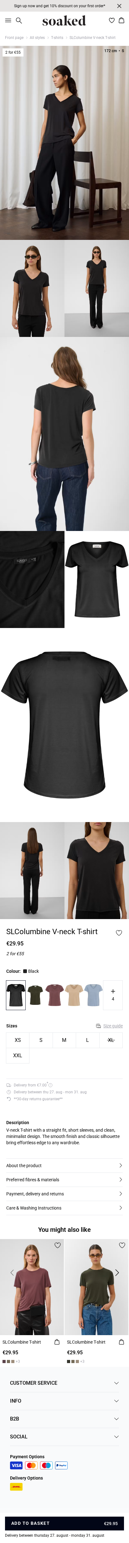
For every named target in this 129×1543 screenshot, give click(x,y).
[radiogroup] (64, 1048)
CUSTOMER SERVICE (33, 1383)
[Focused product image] (64, 143)
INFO (15, 1401)
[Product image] (32, 288)
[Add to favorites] (119, 933)
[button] (64, 1165)
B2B (14, 1419)
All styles (37, 37)
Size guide (113, 1025)
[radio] (17, 1040)
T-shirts (57, 37)
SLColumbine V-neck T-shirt (93, 37)
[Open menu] (7, 20)
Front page (14, 37)
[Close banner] (119, 6)
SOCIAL (19, 1437)
